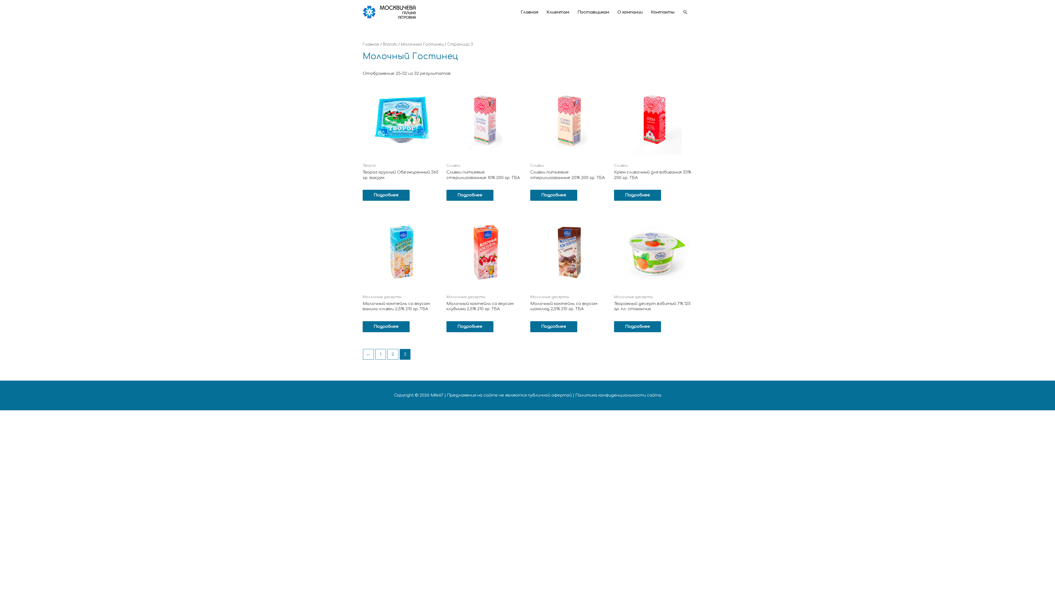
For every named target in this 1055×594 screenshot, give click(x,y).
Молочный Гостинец (422, 44)
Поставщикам (593, 12)
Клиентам (557, 12)
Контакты (662, 12)
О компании (630, 12)
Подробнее (386, 195)
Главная (529, 12)
